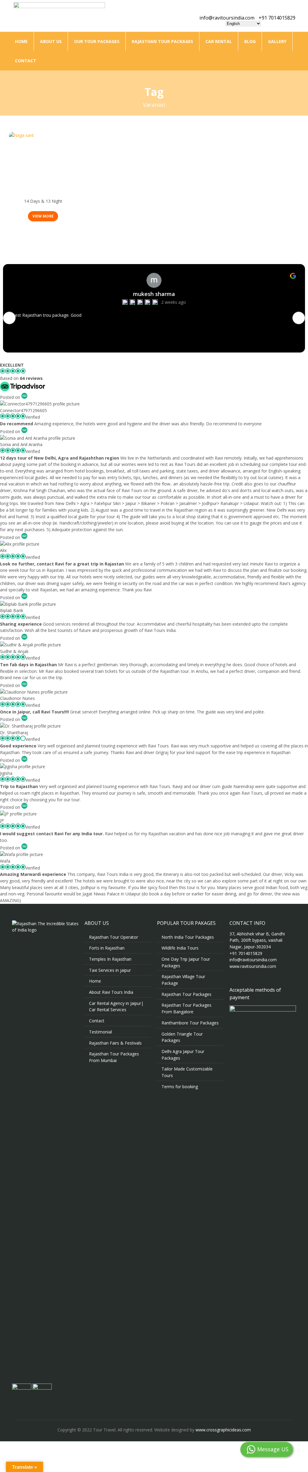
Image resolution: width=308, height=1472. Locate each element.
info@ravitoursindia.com (226, 17)
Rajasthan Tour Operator (113, 937)
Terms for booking (180, 1086)
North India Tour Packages (188, 937)
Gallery (277, 41)
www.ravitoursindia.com (252, 966)
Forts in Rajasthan (107, 948)
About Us (51, 41)
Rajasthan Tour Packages (162, 41)
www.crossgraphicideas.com (223, 1430)
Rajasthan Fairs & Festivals (115, 1043)
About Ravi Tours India (111, 992)
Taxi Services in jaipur (110, 970)
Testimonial (100, 1032)
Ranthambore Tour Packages (190, 1023)
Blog (250, 41)
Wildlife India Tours (180, 948)
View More (43, 216)
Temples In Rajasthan (110, 959)
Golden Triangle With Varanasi (43, 194)
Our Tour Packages (96, 41)
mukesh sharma (154, 294)
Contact (25, 60)
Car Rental (218, 41)
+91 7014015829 (277, 17)
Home (21, 41)
